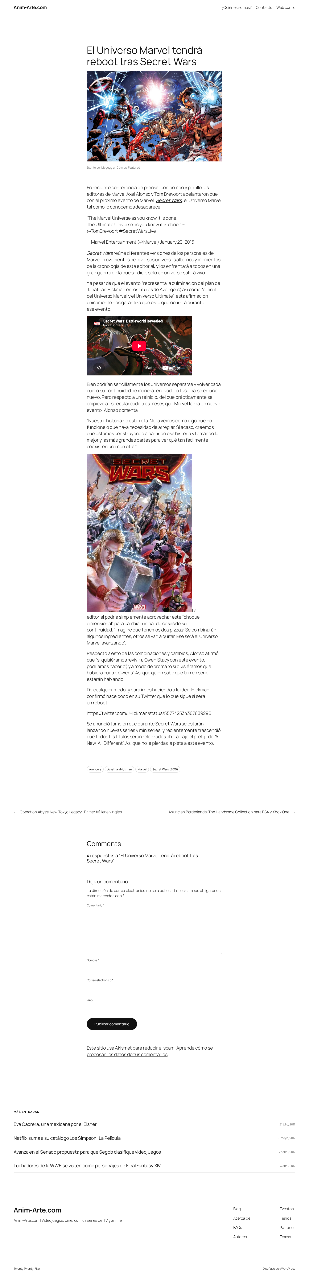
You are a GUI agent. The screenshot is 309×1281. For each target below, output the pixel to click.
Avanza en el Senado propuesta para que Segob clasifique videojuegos (87, 1152)
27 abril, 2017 (287, 1152)
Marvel (142, 769)
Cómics (122, 167)
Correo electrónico (100, 980)
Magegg (106, 167)
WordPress (288, 1268)
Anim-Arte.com (30, 7)
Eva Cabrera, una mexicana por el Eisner (55, 1124)
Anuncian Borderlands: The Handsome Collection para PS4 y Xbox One (229, 811)
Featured (134, 167)
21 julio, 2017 (287, 1124)
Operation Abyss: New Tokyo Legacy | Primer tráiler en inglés (71, 811)
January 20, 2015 (177, 242)
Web (90, 1000)
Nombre (93, 960)
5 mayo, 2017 (287, 1138)
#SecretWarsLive (137, 231)
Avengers (95, 769)
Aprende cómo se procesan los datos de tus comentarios (150, 1051)
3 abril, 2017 (287, 1166)
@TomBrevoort (102, 231)
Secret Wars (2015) (165, 769)
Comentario (95, 905)
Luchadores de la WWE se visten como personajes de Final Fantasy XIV (87, 1165)
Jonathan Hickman (119, 769)
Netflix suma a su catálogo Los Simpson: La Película (67, 1138)
